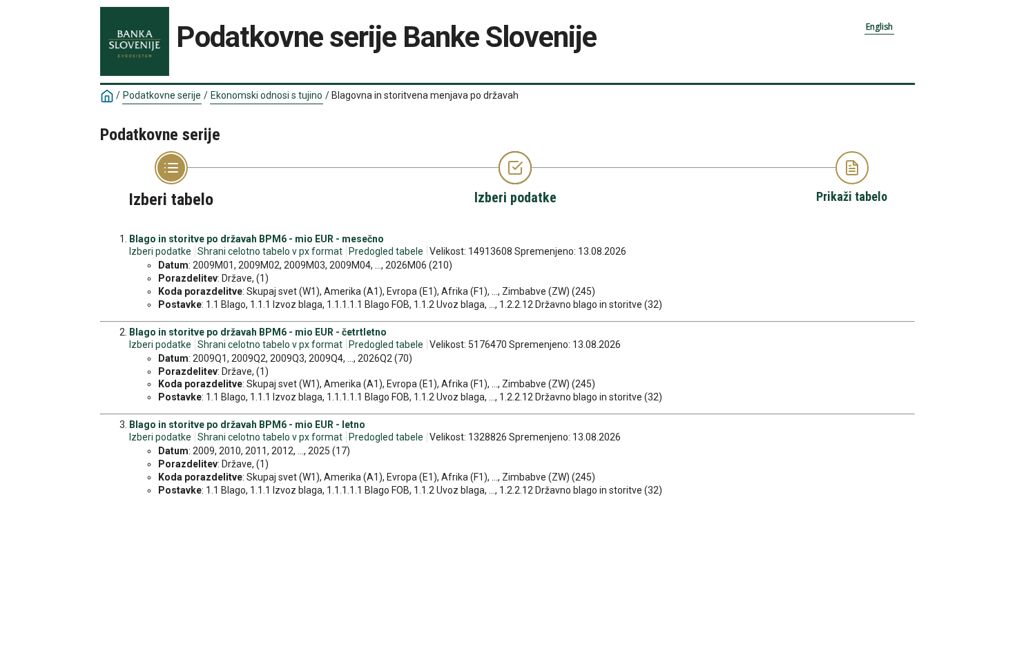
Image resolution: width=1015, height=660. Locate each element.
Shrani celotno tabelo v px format (269, 251)
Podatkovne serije (162, 95)
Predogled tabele (386, 251)
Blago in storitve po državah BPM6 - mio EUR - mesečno (256, 238)
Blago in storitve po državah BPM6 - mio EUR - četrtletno (258, 332)
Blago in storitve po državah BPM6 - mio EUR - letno (247, 424)
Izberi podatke (160, 251)
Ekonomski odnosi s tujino (266, 95)
